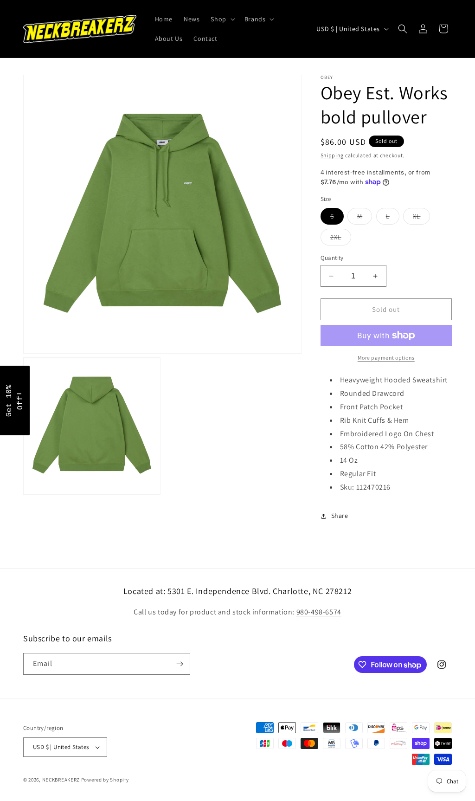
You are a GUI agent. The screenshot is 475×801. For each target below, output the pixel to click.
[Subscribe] (179, 664)
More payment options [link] (386, 357)
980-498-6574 (318, 612)
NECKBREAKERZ (61, 779)
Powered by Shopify (105, 779)
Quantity (332, 258)
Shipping (332, 155)
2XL (340, 239)
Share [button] (339, 515)
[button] (221, 19)
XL (421, 218)
